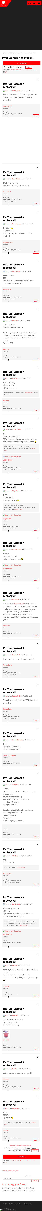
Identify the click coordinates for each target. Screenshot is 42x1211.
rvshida (14, 966)
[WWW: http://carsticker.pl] (13, 1141)
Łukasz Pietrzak (17, 740)
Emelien (15, 1069)
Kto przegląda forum (14, 1184)
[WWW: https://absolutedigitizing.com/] (13, 886)
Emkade (15, 1108)
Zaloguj (29, 3)
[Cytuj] (38, 79)
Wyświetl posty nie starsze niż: (14, 1148)
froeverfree (16, 550)
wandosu (15, 785)
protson (15, 379)
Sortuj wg (11, 1151)
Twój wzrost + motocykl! (18, 58)
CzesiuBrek (16, 655)
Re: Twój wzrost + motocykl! (13, 85)
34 (6, 72)
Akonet (6, 1209)
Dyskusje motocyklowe (22, 53)
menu (39, 3)
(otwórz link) (29, 393)
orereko (15, 1016)
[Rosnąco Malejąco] (27, 1150)
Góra (35, 116)
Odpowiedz (23, 63)
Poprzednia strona (15, 1146)
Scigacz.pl (3, 3)
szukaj (34, 3)
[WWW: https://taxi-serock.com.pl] (13, 1051)
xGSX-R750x (16, 430)
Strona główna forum (10, 53)
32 (34, 70)
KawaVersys (16, 224)
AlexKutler (16, 856)
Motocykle (33, 53)
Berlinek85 (16, 904)
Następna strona (26, 1146)
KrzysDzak (16, 179)
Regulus (15, 321)
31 (31, 70)
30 (27, 70)
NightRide (15, 491)
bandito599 (16, 91)
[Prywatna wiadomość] (9, 117)
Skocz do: (28, 1176)
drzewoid (15, 600)
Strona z (16, 70)
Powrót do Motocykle (10, 1171)
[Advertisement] (21, 22)
